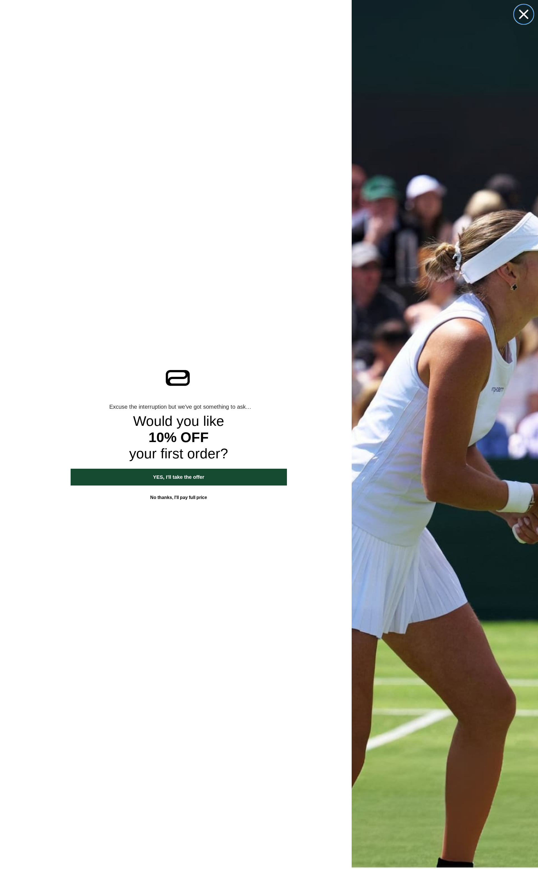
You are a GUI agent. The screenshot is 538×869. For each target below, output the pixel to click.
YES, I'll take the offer (178, 477)
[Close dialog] (524, 14)
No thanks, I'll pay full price (178, 497)
